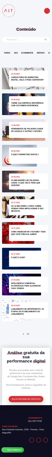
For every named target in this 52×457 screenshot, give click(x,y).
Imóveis (41, 53)
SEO (16, 53)
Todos (7, 53)
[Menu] (47, 11)
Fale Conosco (14, 450)
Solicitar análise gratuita (26, 399)
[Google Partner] (14, 440)
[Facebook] (38, 440)
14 (28, 334)
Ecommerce (27, 53)
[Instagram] (31, 440)
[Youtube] (45, 440)
